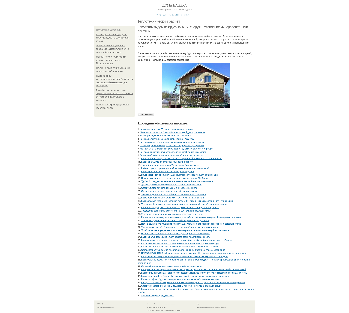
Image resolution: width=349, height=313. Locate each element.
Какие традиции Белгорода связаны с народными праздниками (172, 145)
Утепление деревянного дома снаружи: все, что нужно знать (171, 213)
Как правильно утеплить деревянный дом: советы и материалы (172, 142)
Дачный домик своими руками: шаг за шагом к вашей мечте (171, 184)
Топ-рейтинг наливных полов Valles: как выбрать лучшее (170, 164)
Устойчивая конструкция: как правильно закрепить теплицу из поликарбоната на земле (112, 48)
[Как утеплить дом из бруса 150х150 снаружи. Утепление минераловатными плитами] (196, 85)
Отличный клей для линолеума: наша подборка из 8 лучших (171, 266)
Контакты (150, 304)
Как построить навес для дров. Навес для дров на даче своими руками (112, 37)
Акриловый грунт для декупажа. (157, 295)
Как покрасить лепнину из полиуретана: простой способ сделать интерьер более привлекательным (191, 217)
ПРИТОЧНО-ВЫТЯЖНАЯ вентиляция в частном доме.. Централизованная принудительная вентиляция (194, 253)
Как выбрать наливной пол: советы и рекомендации (167, 171)
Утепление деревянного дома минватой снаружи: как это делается (175, 220)
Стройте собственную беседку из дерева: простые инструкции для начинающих (181, 285)
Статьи (185, 14)
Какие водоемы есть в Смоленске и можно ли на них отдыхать (172, 197)
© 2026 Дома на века (104, 304)
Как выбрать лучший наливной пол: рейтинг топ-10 (167, 161)
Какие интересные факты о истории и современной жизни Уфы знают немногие (181, 158)
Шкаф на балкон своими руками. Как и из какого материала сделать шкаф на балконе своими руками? (193, 282)
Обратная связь (202, 304)
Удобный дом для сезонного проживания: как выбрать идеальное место (177, 181)
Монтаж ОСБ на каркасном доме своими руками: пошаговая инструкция (176, 148)
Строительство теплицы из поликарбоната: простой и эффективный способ (179, 246)
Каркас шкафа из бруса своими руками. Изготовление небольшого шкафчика (180, 279)
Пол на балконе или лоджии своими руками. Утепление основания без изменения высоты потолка (191, 223)
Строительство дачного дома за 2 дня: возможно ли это (169, 187)
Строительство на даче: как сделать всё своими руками (169, 191)
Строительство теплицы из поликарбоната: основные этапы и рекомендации (180, 243)
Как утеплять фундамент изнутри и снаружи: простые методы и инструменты (180, 207)
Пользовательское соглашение (164, 304)
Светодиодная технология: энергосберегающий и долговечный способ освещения (183, 249)
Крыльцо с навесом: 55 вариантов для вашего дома (166, 129)
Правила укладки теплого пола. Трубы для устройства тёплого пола (175, 233)
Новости (174, 14)
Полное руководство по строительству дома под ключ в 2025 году (174, 178)
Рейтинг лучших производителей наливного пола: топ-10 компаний (175, 168)
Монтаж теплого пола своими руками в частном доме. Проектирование (111, 60)
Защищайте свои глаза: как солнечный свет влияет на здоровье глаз (175, 210)
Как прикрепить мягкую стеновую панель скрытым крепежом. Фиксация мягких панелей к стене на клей (193, 269)
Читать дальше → (146, 114)
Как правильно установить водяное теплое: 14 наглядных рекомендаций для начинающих (187, 200)
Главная (161, 14)
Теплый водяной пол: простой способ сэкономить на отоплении (173, 194)
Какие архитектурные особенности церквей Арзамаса (167, 138)
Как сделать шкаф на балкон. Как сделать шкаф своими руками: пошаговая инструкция (185, 275)
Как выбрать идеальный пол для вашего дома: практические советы (175, 236)
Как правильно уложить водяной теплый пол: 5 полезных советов (173, 151)
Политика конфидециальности (157, 307)
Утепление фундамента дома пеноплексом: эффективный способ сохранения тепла (184, 204)
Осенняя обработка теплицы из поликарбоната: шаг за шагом (171, 155)
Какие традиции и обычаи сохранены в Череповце (165, 135)
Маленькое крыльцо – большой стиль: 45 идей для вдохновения (172, 132)
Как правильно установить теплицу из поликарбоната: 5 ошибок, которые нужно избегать (186, 240)
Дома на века (174, 5)
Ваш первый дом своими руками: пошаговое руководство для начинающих (179, 174)
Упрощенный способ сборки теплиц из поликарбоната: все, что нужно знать (179, 227)
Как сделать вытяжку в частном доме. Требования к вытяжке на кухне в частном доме (184, 256)
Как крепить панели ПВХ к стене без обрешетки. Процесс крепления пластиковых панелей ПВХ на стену (194, 272)
